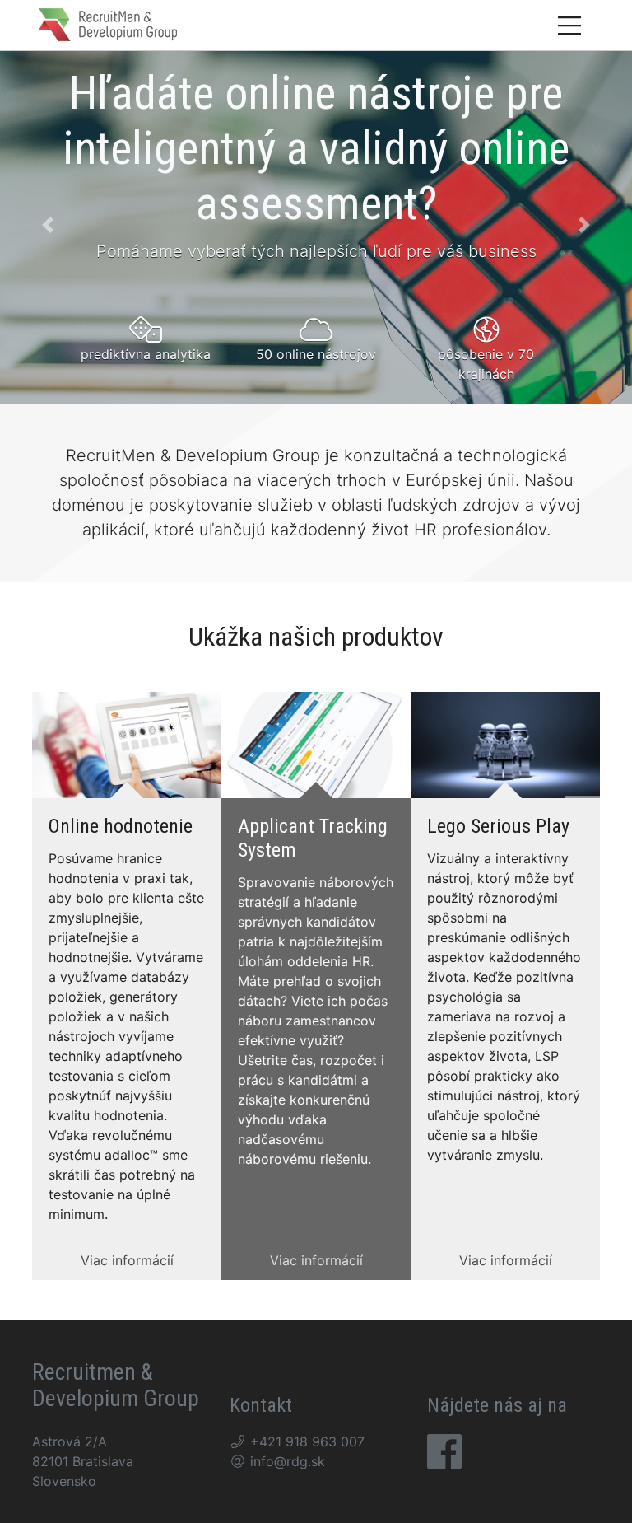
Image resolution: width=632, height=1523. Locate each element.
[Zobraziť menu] (569, 25)
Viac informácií (127, 1260)
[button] (47, 225)
